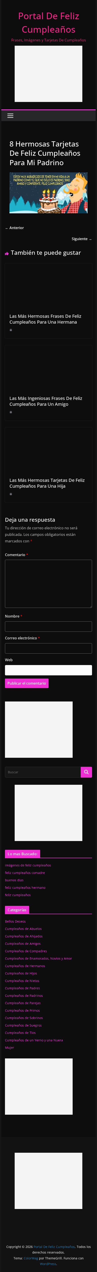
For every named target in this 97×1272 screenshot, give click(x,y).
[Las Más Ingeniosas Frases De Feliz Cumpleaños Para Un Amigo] (48, 348)
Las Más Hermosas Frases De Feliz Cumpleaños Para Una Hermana (45, 319)
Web (9, 659)
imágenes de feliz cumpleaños (28, 865)
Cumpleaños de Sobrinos (24, 1018)
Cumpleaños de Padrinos (24, 995)
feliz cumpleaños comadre (25, 873)
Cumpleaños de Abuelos (23, 929)
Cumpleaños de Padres (22, 988)
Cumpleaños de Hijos (21, 973)
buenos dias (14, 880)
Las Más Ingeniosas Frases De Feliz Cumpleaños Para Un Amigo (45, 401)
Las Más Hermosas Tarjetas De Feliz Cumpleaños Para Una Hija (47, 483)
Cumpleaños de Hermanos (25, 966)
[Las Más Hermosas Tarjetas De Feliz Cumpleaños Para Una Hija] (48, 430)
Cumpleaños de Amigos (23, 943)
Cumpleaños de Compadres (26, 951)
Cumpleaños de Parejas (23, 1003)
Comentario (16, 554)
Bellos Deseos (15, 921)
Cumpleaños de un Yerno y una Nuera (34, 1040)
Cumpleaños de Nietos (22, 981)
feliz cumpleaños (18, 895)
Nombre (13, 616)
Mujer (9, 1047)
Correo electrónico (22, 638)
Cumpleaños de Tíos (20, 1033)
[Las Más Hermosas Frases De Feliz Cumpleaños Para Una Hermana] (48, 266)
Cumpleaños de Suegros (23, 1025)
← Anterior (14, 227)
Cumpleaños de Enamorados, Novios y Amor (38, 958)
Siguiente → (82, 238)
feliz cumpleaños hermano (25, 887)
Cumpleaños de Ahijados (24, 936)
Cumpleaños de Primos (22, 1010)
